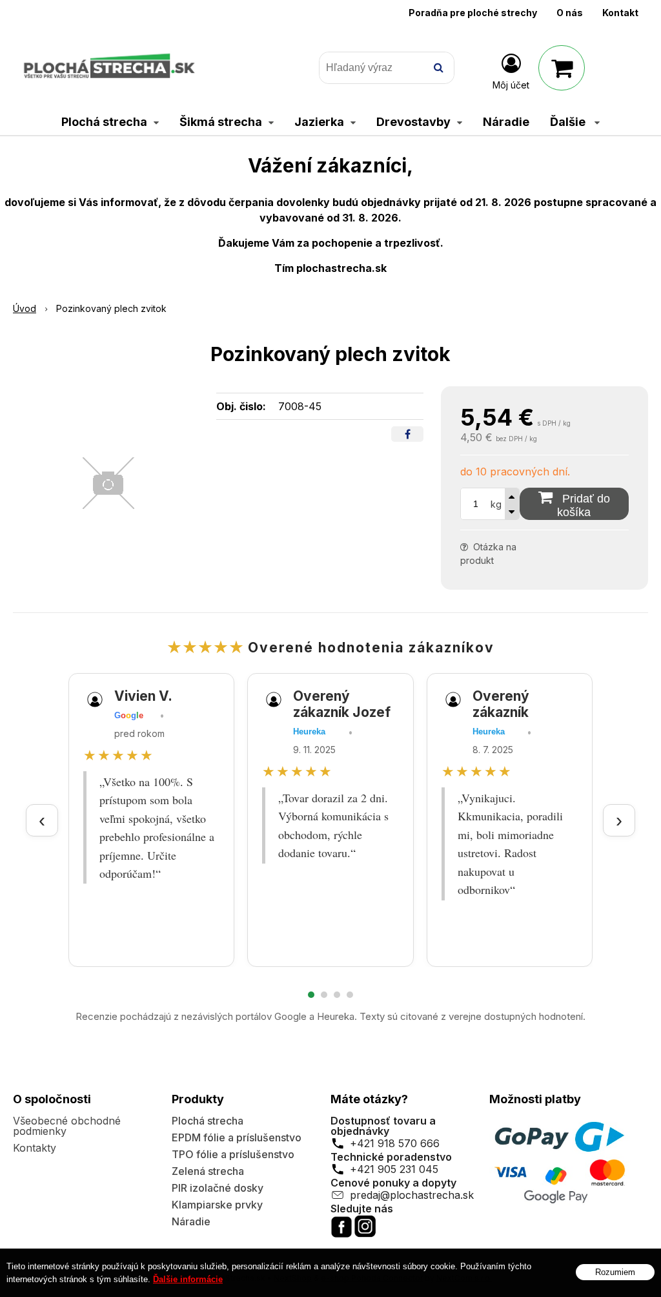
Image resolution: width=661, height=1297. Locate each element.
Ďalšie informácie (188, 1279)
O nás (569, 12)
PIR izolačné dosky (217, 1187)
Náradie (191, 1221)
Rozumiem (615, 1272)
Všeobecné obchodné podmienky (67, 1125)
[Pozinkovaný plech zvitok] (108, 483)
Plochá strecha (207, 1120)
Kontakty (34, 1147)
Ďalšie (569, 122)
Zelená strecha (208, 1171)
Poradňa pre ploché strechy (473, 12)
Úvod (24, 308)
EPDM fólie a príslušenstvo (236, 1137)
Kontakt (620, 12)
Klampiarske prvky (217, 1204)
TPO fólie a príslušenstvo (233, 1154)
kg (496, 504)
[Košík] (561, 67)
